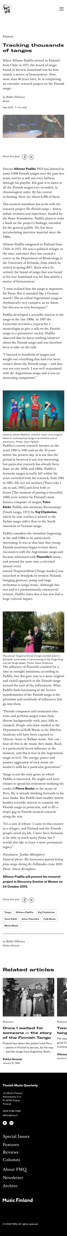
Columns (11, 1160)
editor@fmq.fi (10, 1115)
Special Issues (16, 1136)
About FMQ (14, 1169)
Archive (10, 1186)
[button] (60, 9)
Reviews (10, 1152)
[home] (7, 8)
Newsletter (13, 1177)
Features (11, 1144)
